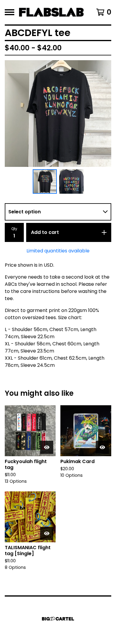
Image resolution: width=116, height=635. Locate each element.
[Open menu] (9, 12)
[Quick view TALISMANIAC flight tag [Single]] (46, 533)
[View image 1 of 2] (45, 181)
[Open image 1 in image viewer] (58, 113)
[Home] (51, 12)
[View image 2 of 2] (71, 181)
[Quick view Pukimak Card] (102, 447)
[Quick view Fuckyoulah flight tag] (46, 447)
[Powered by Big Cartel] (58, 618)
